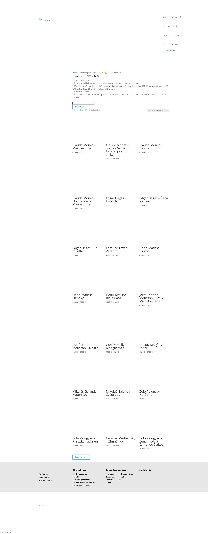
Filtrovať (79, 106)
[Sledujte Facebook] (141, 474)
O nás (176, 35)
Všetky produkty (79, 474)
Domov (75, 72)
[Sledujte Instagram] (148, 474)
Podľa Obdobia (168, 26)
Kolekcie (165, 35)
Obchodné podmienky (81, 480)
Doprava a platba (113, 480)
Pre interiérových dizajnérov (119, 474)
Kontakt (75, 477)
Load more (81, 457)
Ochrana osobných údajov (83, 482)
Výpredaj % (173, 44)
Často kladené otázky (115, 477)
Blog (164, 44)
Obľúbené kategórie (170, 17)
